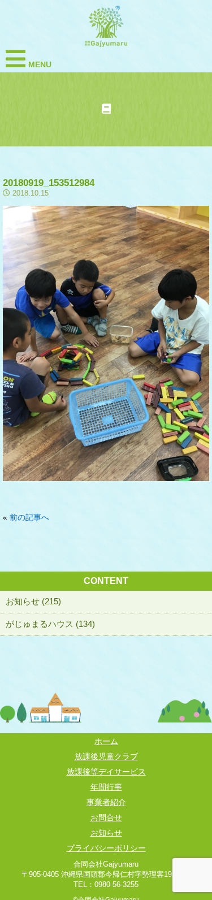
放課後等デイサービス (106, 771)
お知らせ (106, 832)
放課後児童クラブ (106, 756)
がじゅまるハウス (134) (50, 624)
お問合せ (106, 817)
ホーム (106, 741)
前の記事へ (29, 517)
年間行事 (106, 786)
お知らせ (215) (33, 601)
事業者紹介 (106, 802)
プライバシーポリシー (106, 848)
